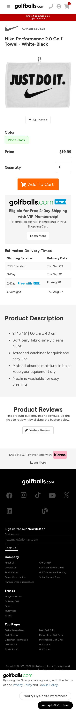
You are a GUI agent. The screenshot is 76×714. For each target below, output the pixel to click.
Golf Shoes (44, 649)
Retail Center (11, 572)
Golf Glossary (11, 635)
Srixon (8, 606)
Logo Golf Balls (46, 630)
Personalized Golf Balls (51, 635)
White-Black (16, 140)
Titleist (8, 615)
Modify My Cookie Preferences (45, 696)
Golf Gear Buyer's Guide (51, 567)
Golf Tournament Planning (52, 572)
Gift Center (45, 562)
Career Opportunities (15, 577)
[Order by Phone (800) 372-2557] (51, 6)
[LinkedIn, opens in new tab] (9, 511)
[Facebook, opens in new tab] (9, 495)
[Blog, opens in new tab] (45, 511)
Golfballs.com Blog (14, 630)
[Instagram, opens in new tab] (23, 495)
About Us (9, 562)
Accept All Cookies (55, 705)
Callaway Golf (12, 601)
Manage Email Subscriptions (19, 582)
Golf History (11, 644)
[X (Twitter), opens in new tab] (66, 495)
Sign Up (11, 547)
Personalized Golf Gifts (51, 639)
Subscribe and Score (49, 577)
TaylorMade (10, 610)
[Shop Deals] (38, 17)
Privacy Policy (22, 685)
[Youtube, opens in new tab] (52, 495)
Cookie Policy (48, 685)
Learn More (38, 236)
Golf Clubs (44, 644)
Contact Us (10, 567)
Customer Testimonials (16, 639)
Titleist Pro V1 (12, 649)
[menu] (8, 6)
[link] (59, 6)
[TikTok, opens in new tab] (37, 495)
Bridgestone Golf (13, 596)
